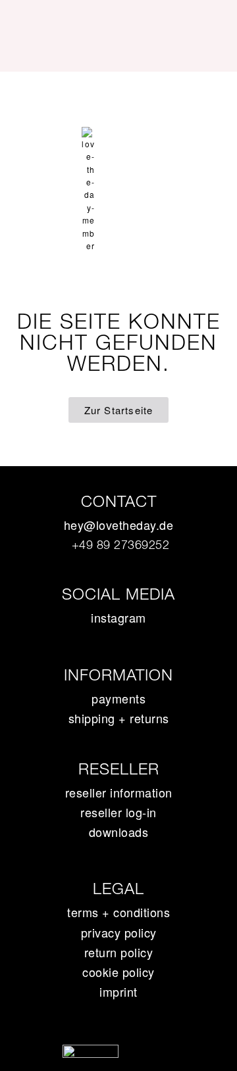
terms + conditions (118, 911)
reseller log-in (118, 812)
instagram (118, 617)
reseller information (118, 792)
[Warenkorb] (118, 135)
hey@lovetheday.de (119, 524)
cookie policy (118, 971)
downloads (119, 831)
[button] (118, 95)
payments (118, 698)
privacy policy (119, 932)
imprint (118, 991)
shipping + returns (118, 717)
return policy (118, 952)
